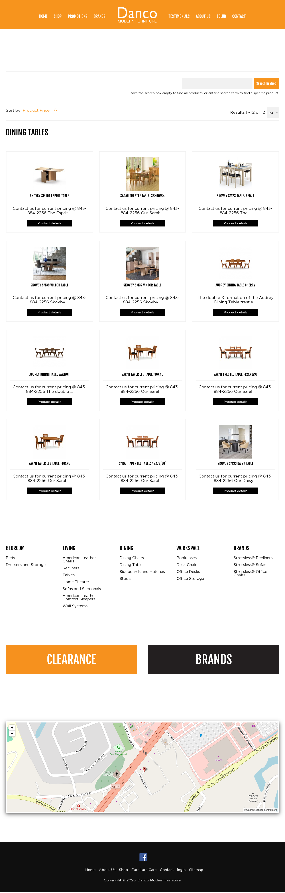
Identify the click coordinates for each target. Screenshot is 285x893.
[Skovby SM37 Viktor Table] (142, 263)
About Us (203, 16)
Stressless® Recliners (253, 558)
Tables (69, 575)
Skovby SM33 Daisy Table (236, 463)
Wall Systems (75, 606)
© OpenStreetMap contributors (260, 809)
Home (43, 16)
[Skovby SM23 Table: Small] (235, 173)
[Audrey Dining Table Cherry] (235, 263)
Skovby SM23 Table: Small (235, 195)
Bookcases (187, 558)
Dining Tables (132, 565)
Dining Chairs (132, 558)
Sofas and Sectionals (82, 589)
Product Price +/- (40, 110)
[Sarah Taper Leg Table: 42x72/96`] (142, 441)
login (181, 870)
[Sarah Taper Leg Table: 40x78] (49, 441)
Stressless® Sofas (250, 565)
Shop (58, 16)
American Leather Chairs (79, 559)
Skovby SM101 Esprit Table (49, 195)
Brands (100, 16)
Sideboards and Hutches (142, 572)
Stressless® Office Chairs (250, 573)
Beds (10, 558)
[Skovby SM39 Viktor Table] (49, 263)
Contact (239, 16)
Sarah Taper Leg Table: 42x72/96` (142, 463)
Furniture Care (144, 870)
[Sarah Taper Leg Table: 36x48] (142, 352)
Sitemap (196, 870)
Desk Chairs (187, 565)
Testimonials (179, 16)
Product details (49, 223)
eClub (221, 16)
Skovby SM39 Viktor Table (50, 285)
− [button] (12, 733)
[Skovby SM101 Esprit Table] (49, 173)
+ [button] (12, 727)
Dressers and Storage (26, 565)
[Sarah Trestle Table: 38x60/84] (142, 173)
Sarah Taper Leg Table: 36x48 (142, 374)
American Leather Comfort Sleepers (79, 597)
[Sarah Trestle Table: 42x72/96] (235, 352)
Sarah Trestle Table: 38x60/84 (142, 195)
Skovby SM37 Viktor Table (142, 285)
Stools (125, 578)
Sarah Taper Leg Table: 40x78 (49, 463)
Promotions (78, 16)
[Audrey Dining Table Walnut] (49, 352)
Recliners (71, 568)
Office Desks (188, 572)
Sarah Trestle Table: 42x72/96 (236, 374)
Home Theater (76, 582)
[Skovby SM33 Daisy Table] (235, 441)
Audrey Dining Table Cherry (235, 285)
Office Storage (190, 578)
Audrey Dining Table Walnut (49, 374)
